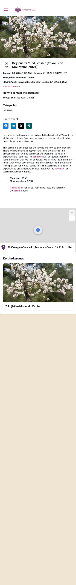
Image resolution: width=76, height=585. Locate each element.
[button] (11, 86)
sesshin (18, 190)
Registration (16, 187)
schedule (38, 156)
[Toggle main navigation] (5, 10)
